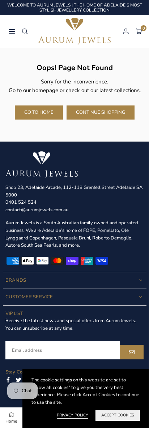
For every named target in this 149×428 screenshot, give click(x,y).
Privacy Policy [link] (72, 415)
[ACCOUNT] (125, 31)
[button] (138, 31)
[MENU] (11, 31)
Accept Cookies (117, 415)
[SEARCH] (24, 31)
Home (11, 421)
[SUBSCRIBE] (132, 352)
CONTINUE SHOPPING (100, 112)
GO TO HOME (39, 112)
